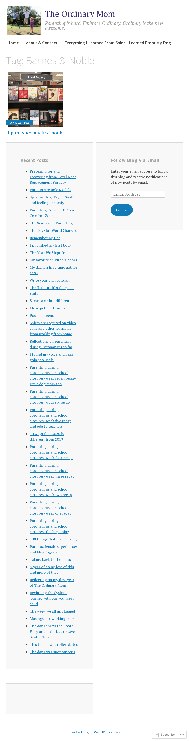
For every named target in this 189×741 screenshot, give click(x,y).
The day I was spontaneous (52, 651)
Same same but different (50, 300)
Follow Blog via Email (135, 160)
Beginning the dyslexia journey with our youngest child (52, 598)
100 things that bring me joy (53, 539)
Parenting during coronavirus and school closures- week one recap (51, 508)
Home (13, 42)
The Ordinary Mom (80, 13)
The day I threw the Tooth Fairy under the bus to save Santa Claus (52, 631)
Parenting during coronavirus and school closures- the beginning (49, 526)
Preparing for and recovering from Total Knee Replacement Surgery (53, 177)
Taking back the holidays (50, 559)
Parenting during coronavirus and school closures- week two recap (51, 489)
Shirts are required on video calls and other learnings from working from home (53, 328)
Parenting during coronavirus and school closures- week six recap (50, 397)
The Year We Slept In (47, 252)
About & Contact (42, 42)
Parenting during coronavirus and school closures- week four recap (51, 452)
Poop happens (42, 315)
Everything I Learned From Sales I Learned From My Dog (118, 42)
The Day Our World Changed (53, 230)
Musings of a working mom (52, 618)
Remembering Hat (45, 237)
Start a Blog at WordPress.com (94, 732)
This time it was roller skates (54, 644)
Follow (121, 210)
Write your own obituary (50, 280)
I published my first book (35, 132)
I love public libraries (47, 308)
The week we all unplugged (52, 611)
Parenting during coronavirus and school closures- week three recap (52, 471)
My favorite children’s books (53, 259)
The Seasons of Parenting (51, 223)
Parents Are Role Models (50, 189)
